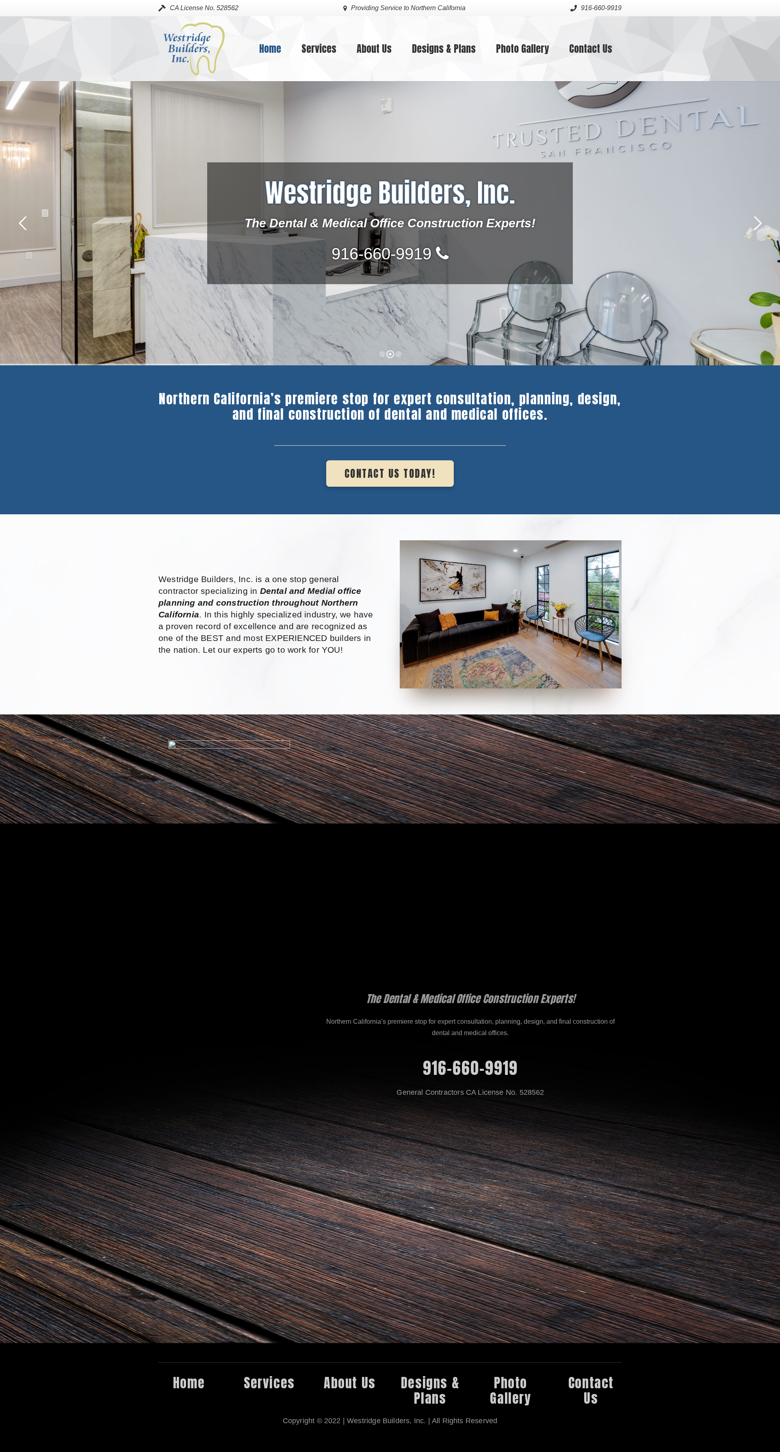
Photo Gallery (510, 1390)
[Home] (229, 1044)
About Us (350, 1383)
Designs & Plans (430, 1390)
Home (189, 1383)
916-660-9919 (470, 1068)
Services (269, 1383)
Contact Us (591, 1390)
